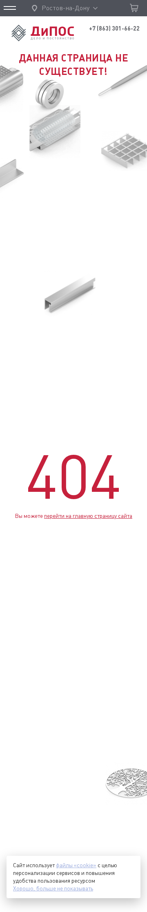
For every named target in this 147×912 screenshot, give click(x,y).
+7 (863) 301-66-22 (114, 28)
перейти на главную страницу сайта (88, 516)
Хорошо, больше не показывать (53, 888)
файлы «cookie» (76, 865)
